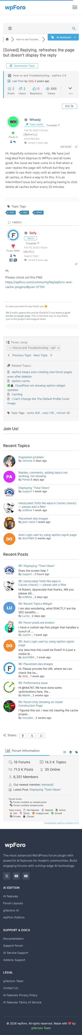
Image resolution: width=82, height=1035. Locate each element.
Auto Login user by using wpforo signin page (48, 534)
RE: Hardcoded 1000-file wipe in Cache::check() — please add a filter (42, 582)
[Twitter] (6, 876)
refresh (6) (63, 412)
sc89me (27, 510)
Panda (26, 479)
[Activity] (14, 141)
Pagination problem (31, 457)
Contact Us (10, 988)
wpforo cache (21, 381)
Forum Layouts (13, 903)
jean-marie (28, 521)
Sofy (31, 81)
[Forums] (7, 39)
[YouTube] (16, 876)
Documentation (13, 938)
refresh (39, 212)
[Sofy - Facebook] (11, 261)
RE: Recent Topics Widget (35, 603)
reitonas (27, 460)
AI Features (10, 896)
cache (12, 212)
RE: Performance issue (33, 682)
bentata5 (48, 784)
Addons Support (14, 960)
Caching (17, 394)
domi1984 (28, 538)
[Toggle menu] (75, 7)
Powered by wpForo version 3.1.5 (61, 823)
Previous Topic (21, 355)
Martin (26, 695)
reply (25, 212)
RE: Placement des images (36, 664)
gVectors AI (11, 910)
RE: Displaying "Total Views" (37, 565)
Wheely (35, 120)
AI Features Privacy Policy (20, 995)
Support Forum (13, 945)
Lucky (25, 615)
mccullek (27, 717)
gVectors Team (13, 981)
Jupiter (26, 634)
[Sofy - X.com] (15, 261)
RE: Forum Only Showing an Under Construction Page (41, 703)
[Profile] (11, 141)
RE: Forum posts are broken (36, 622)
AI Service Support (15, 952)
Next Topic (41, 355)
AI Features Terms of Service (22, 1002)
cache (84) (34, 412)
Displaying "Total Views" (34, 487)
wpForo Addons (14, 917)
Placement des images (33, 518)
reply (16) (48, 412)
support (27, 491)
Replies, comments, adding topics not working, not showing (43, 474)
